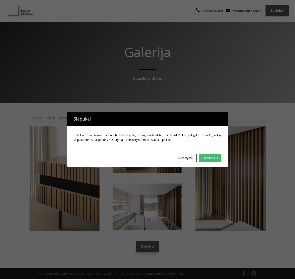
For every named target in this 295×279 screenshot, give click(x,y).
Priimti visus (210, 158)
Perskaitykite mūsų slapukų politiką (148, 140)
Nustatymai (185, 158)
